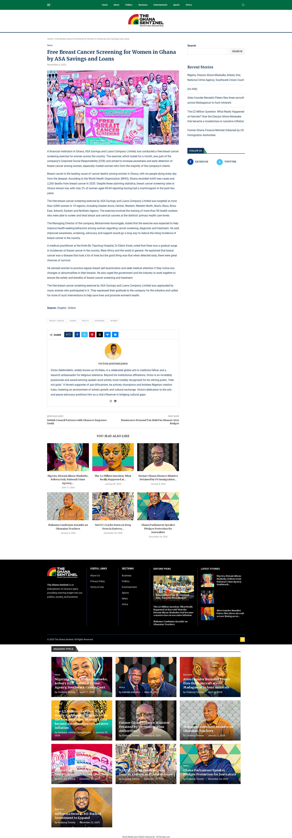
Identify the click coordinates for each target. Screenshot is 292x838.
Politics (128, 5)
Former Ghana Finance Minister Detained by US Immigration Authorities (144, 727)
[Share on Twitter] (84, 334)
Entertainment (160, 5)
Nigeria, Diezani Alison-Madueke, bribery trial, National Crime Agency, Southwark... (229, 580)
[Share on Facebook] (77, 334)
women (113, 321)
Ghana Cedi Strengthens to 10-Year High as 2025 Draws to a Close (81, 772)
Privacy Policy (97, 581)
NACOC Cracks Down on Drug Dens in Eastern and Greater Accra (145, 772)
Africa (189, 5)
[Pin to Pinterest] (92, 334)
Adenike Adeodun (131, 692)
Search (191, 45)
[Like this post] (69, 334)
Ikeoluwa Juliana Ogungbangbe (74, 732)
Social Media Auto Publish (133, 837)
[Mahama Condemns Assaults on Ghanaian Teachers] (68, 506)
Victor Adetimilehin (113, 363)
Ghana (73, 321)
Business (143, 5)
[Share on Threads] (99, 334)
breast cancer (56, 321)
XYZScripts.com (163, 837)
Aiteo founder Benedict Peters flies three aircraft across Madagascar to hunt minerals (206, 683)
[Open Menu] (48, 4)
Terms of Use (97, 587)
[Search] (243, 5)
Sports (176, 5)
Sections (128, 568)
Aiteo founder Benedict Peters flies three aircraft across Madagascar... (230, 613)
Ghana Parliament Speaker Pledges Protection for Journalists (158, 528)
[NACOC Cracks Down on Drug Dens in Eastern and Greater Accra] (113, 506)
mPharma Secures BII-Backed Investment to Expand (78, 816)
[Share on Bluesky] (107, 334)
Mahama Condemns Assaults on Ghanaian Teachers (170, 623)
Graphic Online (66, 308)
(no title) (192, 89)
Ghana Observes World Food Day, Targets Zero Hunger (172, 597)
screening (99, 321)
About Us (95, 575)
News (116, 5)
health (85, 321)
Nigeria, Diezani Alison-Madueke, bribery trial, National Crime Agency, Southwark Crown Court (81, 683)
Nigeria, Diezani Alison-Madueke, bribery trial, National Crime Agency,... (67, 479)
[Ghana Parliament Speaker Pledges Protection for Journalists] (158, 506)
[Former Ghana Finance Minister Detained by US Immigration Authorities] (158, 457)
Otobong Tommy (66, 692)
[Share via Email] (115, 334)
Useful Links (98, 568)
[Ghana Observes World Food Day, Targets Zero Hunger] (173, 589)
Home (105, 5)
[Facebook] (242, 639)
